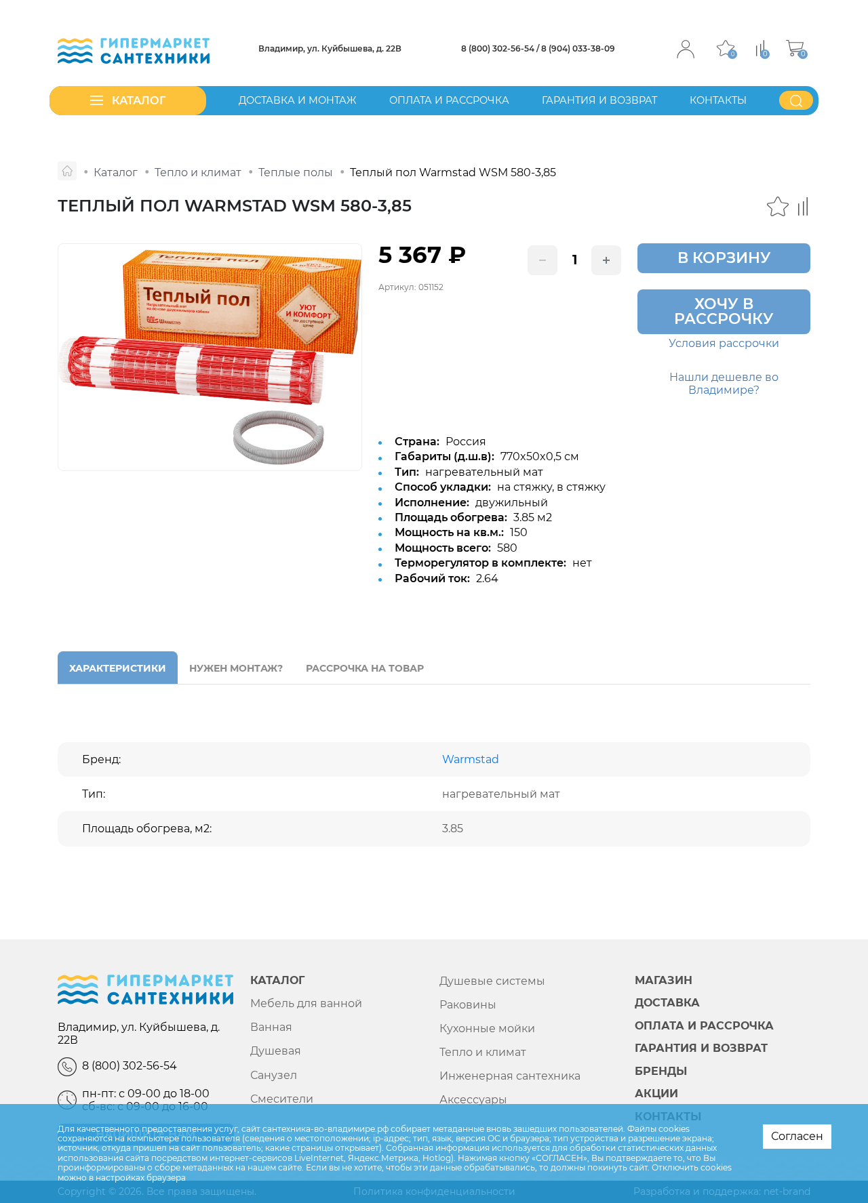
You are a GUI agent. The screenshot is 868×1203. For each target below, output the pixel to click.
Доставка (667, 1003)
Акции (656, 1094)
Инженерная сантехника (509, 1075)
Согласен (797, 1136)
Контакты (718, 100)
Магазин (663, 981)
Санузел (273, 1075)
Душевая (275, 1050)
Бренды (661, 1071)
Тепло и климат (482, 1052)
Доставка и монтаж (298, 100)
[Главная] (67, 170)
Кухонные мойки (487, 1028)
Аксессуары (473, 1099)
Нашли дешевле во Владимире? (723, 383)
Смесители (281, 1099)
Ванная (271, 1027)
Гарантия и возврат (599, 100)
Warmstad (470, 759)
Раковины (467, 1004)
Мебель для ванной (306, 1003)
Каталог (277, 981)
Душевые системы (492, 981)
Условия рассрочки (724, 343)
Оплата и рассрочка (449, 100)
